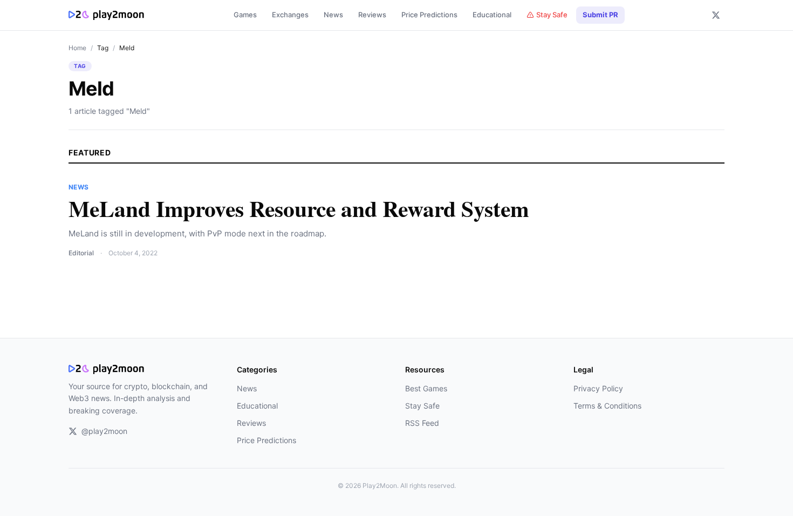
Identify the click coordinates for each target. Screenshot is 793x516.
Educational (492, 14)
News (333, 14)
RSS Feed (422, 422)
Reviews (372, 14)
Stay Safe (552, 14)
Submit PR (600, 14)
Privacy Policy (598, 388)
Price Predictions (429, 14)
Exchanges (290, 14)
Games (245, 14)
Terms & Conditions (607, 405)
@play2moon (104, 431)
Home (77, 48)
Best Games (426, 388)
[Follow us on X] (715, 15)
